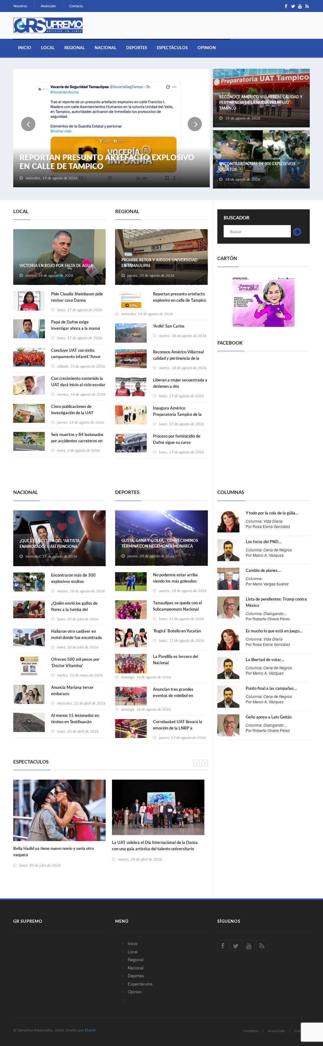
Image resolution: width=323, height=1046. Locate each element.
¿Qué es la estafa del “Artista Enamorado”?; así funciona (49, 544)
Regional (74, 48)
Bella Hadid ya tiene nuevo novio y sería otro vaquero (53, 852)
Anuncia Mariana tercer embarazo (72, 691)
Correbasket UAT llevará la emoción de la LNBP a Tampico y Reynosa (177, 728)
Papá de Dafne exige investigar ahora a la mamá (75, 325)
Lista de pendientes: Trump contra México (276, 602)
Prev (28, 124)
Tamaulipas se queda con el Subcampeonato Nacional (177, 606)
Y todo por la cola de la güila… (272, 513)
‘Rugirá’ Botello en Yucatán (177, 631)
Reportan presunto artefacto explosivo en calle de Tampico (107, 162)
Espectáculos (172, 48)
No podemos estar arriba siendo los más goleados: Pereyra (175, 581)
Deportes (136, 48)
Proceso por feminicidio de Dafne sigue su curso (176, 439)
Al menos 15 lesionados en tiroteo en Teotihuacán (75, 719)
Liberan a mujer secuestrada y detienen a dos (180, 383)
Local (48, 48)
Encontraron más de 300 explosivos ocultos (257, 166)
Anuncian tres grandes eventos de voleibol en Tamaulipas (173, 696)
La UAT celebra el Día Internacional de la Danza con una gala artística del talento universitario (155, 846)
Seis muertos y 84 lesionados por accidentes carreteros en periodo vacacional (77, 441)
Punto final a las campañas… (271, 689)
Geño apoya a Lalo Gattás (269, 717)
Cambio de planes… (263, 571)
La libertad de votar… (265, 660)
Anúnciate (48, 6)
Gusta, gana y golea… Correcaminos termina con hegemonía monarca (159, 543)
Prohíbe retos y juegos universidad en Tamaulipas (159, 263)
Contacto (76, 6)
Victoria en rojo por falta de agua (56, 266)
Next (195, 124)
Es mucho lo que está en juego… (274, 631)
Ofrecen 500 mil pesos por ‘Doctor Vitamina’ (75, 663)
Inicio (24, 48)
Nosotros (20, 6)
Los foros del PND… (264, 542)
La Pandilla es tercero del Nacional (175, 660)
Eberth (90, 1030)
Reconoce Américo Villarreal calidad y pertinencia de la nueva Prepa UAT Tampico (260, 102)
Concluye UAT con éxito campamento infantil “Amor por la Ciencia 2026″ (76, 357)
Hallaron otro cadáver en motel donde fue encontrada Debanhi (76, 638)
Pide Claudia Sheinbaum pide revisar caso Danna (77, 297)
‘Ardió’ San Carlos (169, 326)
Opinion (206, 48)
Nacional (105, 48)
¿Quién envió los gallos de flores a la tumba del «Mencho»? (74, 609)
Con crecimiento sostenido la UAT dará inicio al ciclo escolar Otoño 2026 (78, 385)
